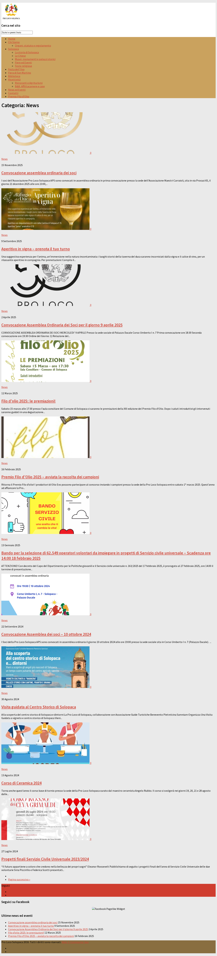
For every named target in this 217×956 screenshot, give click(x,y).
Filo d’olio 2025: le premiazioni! (28, 401)
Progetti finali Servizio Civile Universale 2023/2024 (45, 859)
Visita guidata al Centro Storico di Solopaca (38, 706)
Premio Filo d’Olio (18, 96)
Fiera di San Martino (19, 72)
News (4, 159)
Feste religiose (23, 66)
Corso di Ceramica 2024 (21, 783)
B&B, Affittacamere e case (30, 86)
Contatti (13, 93)
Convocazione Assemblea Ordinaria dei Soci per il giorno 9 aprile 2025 (62, 324)
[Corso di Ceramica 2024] (45, 763)
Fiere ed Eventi (23, 62)
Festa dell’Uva (16, 69)
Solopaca (13, 49)
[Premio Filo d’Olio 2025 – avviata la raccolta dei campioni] (45, 457)
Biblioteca (14, 76)
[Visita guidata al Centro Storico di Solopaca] (45, 687)
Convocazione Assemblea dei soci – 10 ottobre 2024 (46, 634)
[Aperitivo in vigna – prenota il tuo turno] (45, 229)
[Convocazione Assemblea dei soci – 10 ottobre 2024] (45, 614)
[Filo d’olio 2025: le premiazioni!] (45, 381)
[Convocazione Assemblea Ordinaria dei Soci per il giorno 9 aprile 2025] (45, 305)
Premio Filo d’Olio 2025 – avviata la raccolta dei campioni (50, 476)
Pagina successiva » (19, 879)
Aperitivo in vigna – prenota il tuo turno (35, 248)
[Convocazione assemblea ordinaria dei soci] (45, 152)
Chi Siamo (14, 42)
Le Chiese (20, 55)
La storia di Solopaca (27, 52)
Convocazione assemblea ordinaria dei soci (38, 172)
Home (11, 38)
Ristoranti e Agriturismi (29, 83)
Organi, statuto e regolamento (33, 45)
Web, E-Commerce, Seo (75, 942)
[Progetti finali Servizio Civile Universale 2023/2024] (45, 839)
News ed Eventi (17, 89)
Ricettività (14, 79)
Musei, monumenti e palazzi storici (35, 59)
